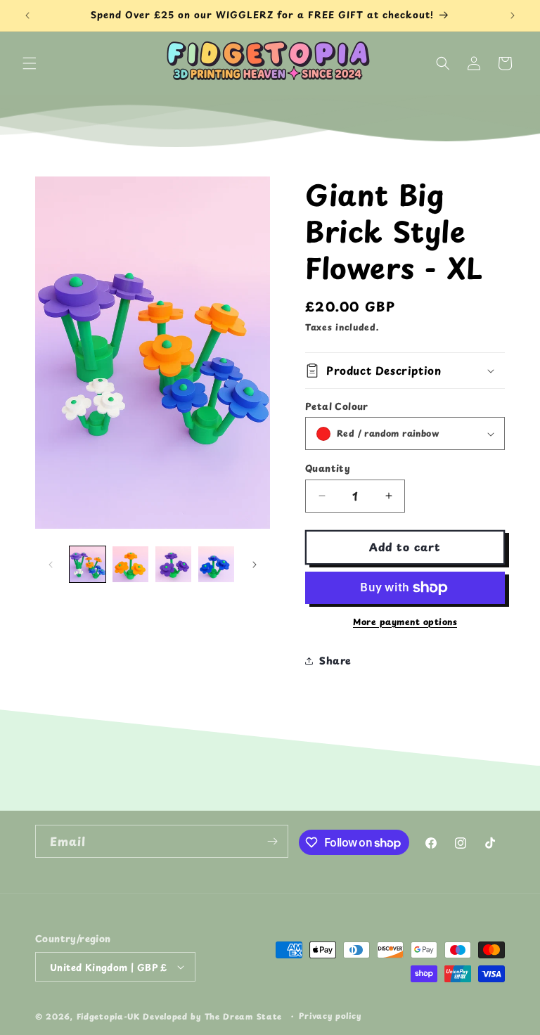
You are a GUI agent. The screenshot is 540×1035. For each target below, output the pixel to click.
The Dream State (244, 1016)
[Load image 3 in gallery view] (173, 564)
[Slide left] (50, 564)
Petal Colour (336, 406)
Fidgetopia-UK (108, 1016)
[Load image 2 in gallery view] (130, 564)
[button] (29, 63)
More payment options (405, 621)
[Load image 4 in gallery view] (216, 564)
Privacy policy (330, 1016)
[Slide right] (254, 564)
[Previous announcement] (27, 15)
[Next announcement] (512, 15)
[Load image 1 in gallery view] (87, 564)
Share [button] (335, 660)
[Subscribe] (272, 841)
